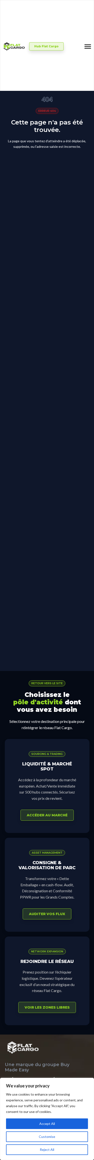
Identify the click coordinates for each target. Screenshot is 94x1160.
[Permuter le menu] (87, 46)
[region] (47, 1119)
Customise (47, 1137)
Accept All (47, 1124)
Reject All (47, 1150)
